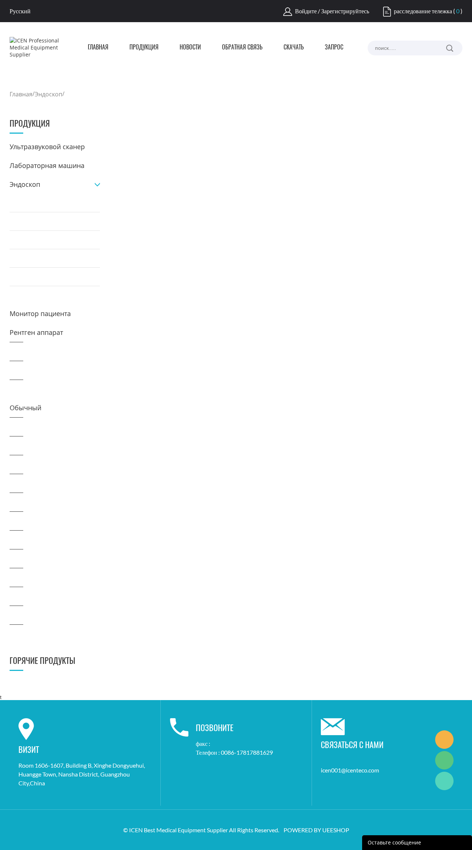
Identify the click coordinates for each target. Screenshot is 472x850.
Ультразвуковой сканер (47, 146)
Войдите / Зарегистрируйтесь (332, 10)
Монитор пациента (40, 313)
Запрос (334, 47)
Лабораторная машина (47, 165)
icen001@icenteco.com (350, 770)
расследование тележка (423, 10)
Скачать (294, 47)
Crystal (444, 739)
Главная (98, 47)
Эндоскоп (48, 94)
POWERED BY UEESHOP (316, 829)
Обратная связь (242, 47)
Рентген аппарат (36, 332)
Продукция (144, 47)
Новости (190, 47)
